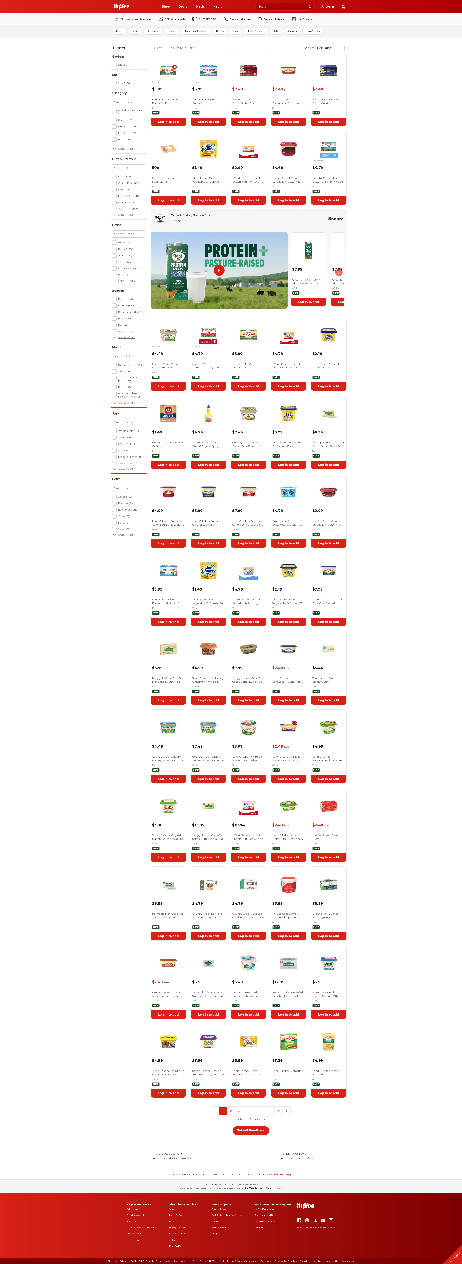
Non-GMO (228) (128, 189)
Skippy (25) (124, 262)
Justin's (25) (125, 255)
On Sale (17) (125, 64)
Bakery (220, 31)
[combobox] (284, 7)
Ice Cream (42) (127, 133)
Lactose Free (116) (129, 196)
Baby (276, 31)
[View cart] (343, 6)
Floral (235, 31)
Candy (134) (125, 120)
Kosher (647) (126, 176)
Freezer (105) (126, 305)
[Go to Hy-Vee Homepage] (122, 7)
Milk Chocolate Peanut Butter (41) (129, 395)
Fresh (119, 31)
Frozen (171, 31)
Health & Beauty (256, 31)
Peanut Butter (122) (130, 365)
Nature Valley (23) (129, 268)
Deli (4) (122, 325)
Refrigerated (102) (129, 312)
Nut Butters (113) (128, 126)
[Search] (309, 6)
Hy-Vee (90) (125, 242)
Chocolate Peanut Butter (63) (129, 379)
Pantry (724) (125, 299)
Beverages (153, 31)
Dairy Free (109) (127, 202)
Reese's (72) (125, 249)
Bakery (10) (125, 318)
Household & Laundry (196, 31)
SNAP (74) (124, 83)
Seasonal (292, 31)
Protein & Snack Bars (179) (131, 112)
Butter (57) (124, 387)
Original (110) (125, 371)
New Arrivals (313, 31)
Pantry (134, 31)
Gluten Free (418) (128, 183)
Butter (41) (124, 139)
